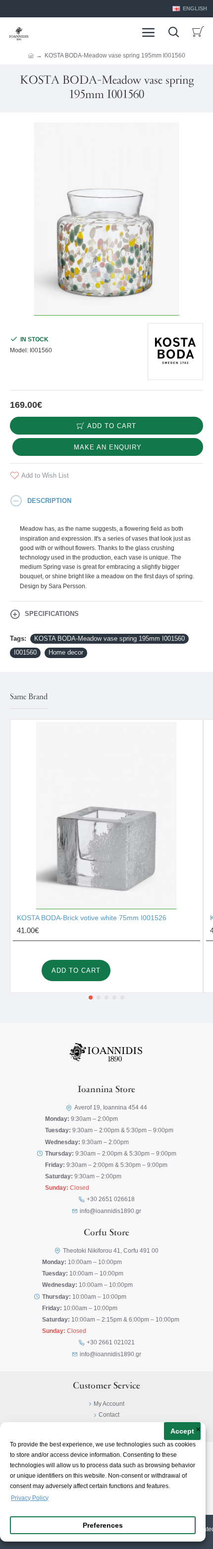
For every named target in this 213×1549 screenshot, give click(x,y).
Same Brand (29, 697)
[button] (91, 997)
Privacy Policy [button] (30, 1497)
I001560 (25, 652)
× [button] (198, 1430)
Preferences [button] (103, 1525)
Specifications (52, 613)
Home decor (66, 652)
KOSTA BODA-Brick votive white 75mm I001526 (91, 918)
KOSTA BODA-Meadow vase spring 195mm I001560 (109, 638)
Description (49, 500)
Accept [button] (182, 1431)
